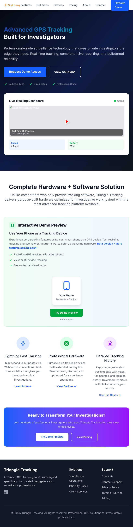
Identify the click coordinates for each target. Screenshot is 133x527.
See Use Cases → (110, 395)
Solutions (43, 5)
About (86, 5)
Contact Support (112, 482)
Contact (101, 5)
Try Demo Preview (66, 312)
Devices (59, 5)
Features (26, 5)
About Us (107, 476)
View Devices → (66, 386)
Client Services (78, 491)
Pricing (73, 5)
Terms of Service (112, 492)
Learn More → (23, 386)
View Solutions (64, 72)
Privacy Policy (110, 487)
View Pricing (84, 437)
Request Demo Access (25, 71)
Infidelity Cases (78, 486)
